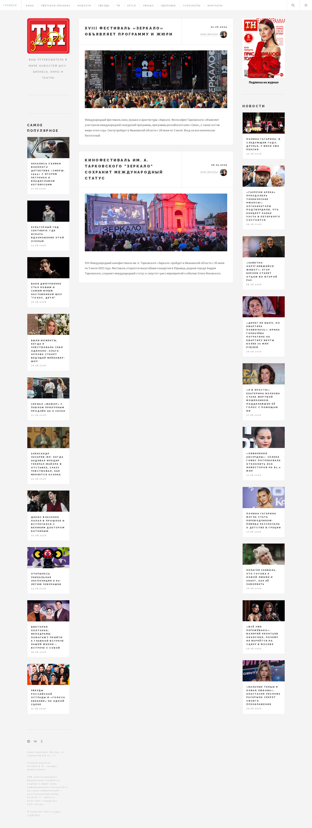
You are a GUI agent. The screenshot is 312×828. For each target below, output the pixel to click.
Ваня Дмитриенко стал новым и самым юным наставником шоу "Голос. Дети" (46, 291)
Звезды (104, 5)
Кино (30, 5)
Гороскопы (192, 5)
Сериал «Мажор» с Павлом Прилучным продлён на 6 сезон (48, 407)
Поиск (293, 5)
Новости (84, 5)
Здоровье (168, 5)
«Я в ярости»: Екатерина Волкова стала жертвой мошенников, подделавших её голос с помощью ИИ (263, 400)
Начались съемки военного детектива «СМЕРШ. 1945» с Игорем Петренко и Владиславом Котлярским (48, 174)
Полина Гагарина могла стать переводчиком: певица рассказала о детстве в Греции (263, 520)
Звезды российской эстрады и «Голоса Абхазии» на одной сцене (48, 697)
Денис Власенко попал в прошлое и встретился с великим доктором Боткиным (48, 524)
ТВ (118, 5)
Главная (10, 5)
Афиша (148, 5)
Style (131, 5)
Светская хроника (56, 5)
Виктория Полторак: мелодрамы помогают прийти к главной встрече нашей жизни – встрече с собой (47, 637)
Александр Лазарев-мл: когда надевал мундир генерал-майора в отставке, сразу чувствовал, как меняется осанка (47, 464)
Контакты (215, 5)
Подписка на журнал (264, 82)
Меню (306, 5)
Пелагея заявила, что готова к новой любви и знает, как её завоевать (261, 577)
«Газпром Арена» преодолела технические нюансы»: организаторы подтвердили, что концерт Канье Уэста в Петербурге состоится (263, 206)
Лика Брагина (209, 34)
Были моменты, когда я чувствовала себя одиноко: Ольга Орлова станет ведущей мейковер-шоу (48, 351)
